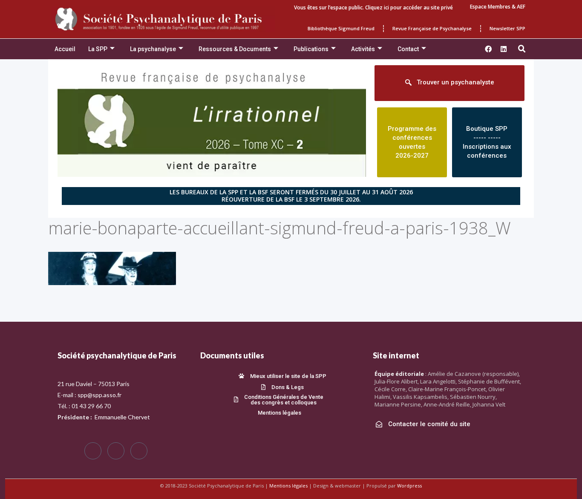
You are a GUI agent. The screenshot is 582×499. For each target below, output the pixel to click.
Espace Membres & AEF (497, 6)
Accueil (65, 49)
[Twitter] (115, 450)
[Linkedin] (503, 49)
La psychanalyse (153, 49)
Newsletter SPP (507, 28)
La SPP (97, 49)
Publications (311, 49)
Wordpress (409, 485)
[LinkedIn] (138, 450)
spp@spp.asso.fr (99, 394)
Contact (408, 49)
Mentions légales (288, 485)
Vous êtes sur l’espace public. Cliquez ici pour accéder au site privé (373, 7)
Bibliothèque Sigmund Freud (341, 28)
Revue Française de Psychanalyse (432, 28)
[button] (522, 49)
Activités (363, 49)
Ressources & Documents (235, 49)
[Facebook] (92, 450)
